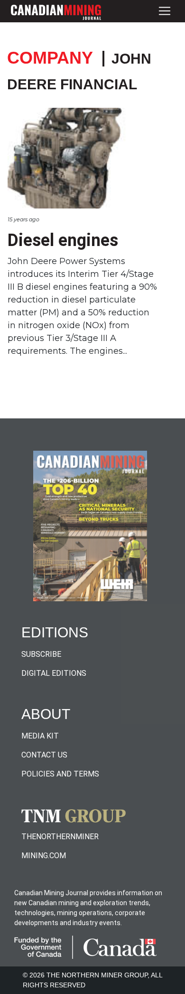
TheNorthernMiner (60, 836)
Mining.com (43, 855)
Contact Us (44, 754)
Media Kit (40, 735)
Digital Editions (53, 673)
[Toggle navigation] (164, 11)
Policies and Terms (60, 773)
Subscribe (41, 654)
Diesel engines (63, 240)
